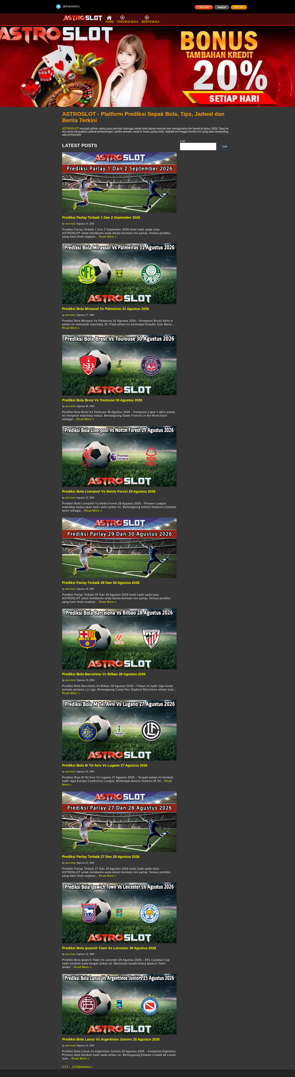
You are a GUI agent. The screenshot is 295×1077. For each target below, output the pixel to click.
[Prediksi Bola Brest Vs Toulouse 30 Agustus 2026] (119, 365)
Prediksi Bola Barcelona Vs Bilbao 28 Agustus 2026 (103, 674)
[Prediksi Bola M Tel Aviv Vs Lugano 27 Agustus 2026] (119, 730)
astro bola (70, 223)
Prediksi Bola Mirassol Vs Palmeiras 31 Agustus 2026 (105, 309)
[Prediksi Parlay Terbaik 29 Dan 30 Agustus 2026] (119, 548)
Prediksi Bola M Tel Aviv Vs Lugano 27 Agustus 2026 (104, 765)
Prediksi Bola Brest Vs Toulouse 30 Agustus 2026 (102, 400)
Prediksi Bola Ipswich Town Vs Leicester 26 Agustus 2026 (109, 948)
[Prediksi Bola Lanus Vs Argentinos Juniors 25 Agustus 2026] (119, 1004)
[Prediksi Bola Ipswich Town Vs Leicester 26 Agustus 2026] (119, 913)
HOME (110, 21)
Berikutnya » (85, 1066)
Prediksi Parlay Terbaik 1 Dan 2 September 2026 (101, 217)
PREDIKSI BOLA (127, 21)
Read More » (107, 236)
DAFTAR (239, 7)
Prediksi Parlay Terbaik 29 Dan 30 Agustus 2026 (100, 583)
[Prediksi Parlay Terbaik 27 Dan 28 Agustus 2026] (119, 821)
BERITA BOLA (150, 21)
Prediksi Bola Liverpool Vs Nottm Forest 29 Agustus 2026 (108, 491)
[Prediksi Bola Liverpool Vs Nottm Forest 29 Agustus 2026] (119, 456)
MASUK (222, 7)
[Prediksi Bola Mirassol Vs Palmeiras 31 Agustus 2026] (119, 274)
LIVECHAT (203, 7)
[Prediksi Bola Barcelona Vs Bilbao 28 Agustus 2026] (119, 639)
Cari (182, 141)
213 (74, 1066)
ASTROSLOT (70, 128)
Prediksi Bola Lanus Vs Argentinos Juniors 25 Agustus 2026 (111, 1039)
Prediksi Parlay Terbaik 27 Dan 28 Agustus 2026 (100, 856)
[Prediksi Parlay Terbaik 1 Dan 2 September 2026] (119, 182)
